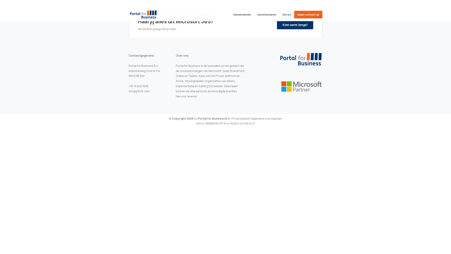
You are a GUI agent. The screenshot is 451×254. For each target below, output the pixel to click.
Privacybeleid (240, 118)
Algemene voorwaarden (266, 118)
